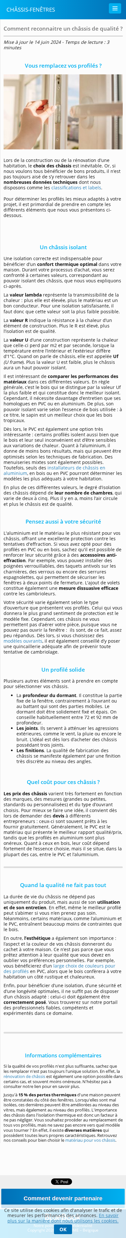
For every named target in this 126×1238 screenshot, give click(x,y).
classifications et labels (76, 187)
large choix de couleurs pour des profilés (59, 968)
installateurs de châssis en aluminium (54, 470)
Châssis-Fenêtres (30, 9)
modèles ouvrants (23, 641)
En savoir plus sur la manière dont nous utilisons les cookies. (63, 1218)
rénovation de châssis (24, 1076)
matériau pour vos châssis (90, 1140)
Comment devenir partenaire (63, 1198)
